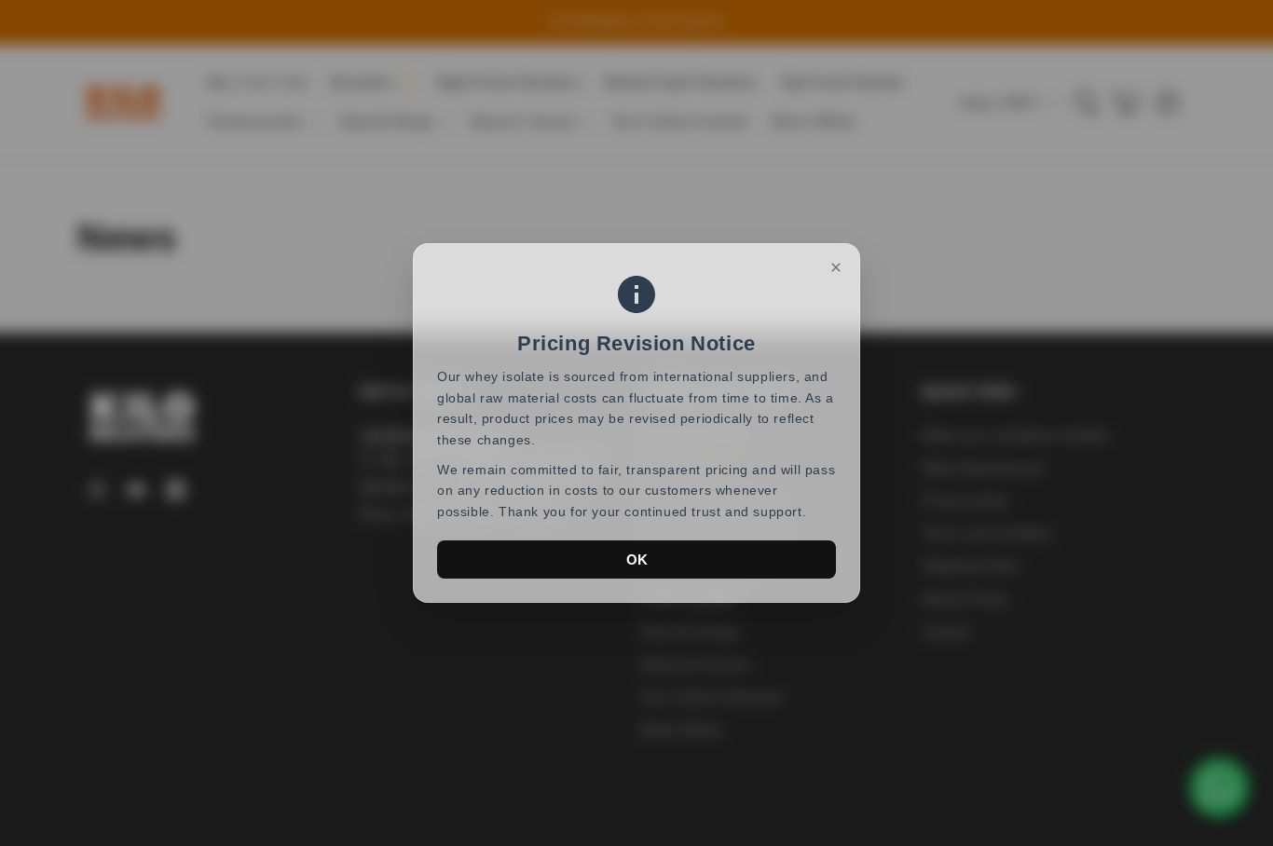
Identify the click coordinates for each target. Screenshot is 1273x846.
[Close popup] (836, 267)
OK (637, 559)
